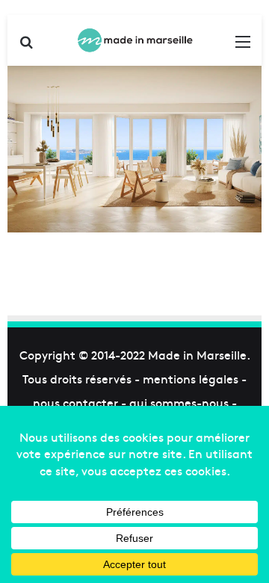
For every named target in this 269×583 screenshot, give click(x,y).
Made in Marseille (197, 354)
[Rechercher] (26, 46)
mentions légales (190, 378)
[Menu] (242, 46)
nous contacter (75, 402)
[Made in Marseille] (134, 40)
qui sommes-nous (179, 402)
